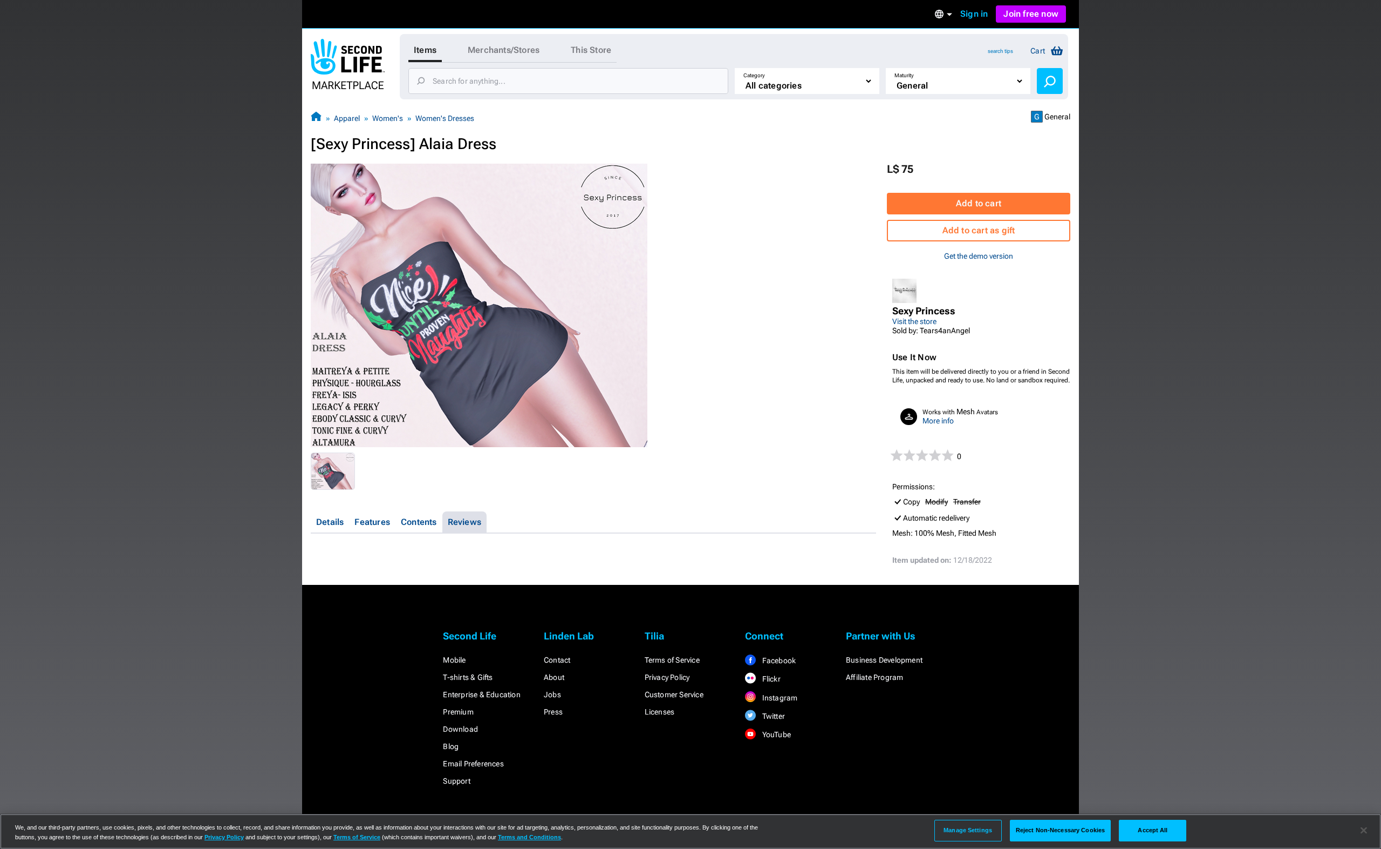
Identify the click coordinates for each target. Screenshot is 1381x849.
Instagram (778, 697)
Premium (458, 712)
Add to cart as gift (978, 230)
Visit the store (914, 321)
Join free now (1030, 14)
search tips (1000, 51)
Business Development (884, 660)
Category (754, 75)
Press (553, 712)
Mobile (454, 660)
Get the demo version (978, 256)
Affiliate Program (874, 677)
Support (456, 781)
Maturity (904, 75)
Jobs (552, 694)
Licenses (660, 712)
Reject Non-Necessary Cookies (1060, 830)
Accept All (1152, 830)
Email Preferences (473, 763)
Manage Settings (968, 830)
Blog (451, 746)
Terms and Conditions (529, 837)
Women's (387, 118)
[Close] (1364, 831)
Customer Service (674, 694)
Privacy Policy (667, 677)
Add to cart (978, 203)
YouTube (775, 734)
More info (938, 420)
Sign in (974, 14)
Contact (557, 660)
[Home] (316, 118)
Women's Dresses (444, 118)
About (554, 677)
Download (460, 729)
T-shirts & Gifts (468, 677)
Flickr (770, 679)
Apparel (347, 118)
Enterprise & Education (481, 694)
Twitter (772, 716)
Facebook (778, 660)
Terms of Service (672, 660)
